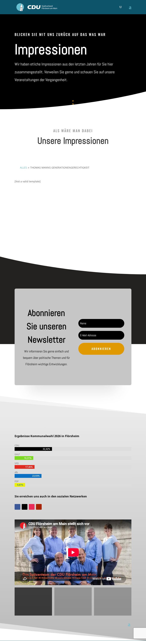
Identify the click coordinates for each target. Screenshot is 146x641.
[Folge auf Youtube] (39, 507)
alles (23, 167)
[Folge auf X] (24, 507)
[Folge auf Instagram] (32, 507)
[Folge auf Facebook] (17, 507)
